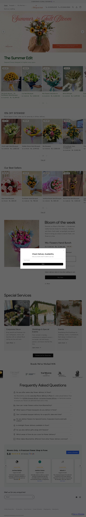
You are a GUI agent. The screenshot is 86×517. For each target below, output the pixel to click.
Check (43, 264)
